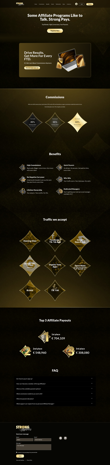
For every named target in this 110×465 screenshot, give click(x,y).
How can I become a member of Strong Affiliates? (31, 384)
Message (18, 443)
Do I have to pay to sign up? (24, 379)
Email (35, 437)
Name (17, 437)
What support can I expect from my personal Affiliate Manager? (35, 404)
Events (52, 4)
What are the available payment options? (28, 389)
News (64, 4)
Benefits (47, 4)
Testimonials (58, 4)
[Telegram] (60, 438)
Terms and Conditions (20, 460)
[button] (55, 378)
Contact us (69, 4)
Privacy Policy (29, 460)
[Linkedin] (65, 438)
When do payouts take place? (25, 399)
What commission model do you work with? (29, 394)
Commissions (41, 4)
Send (20, 456)
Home (36, 4)
